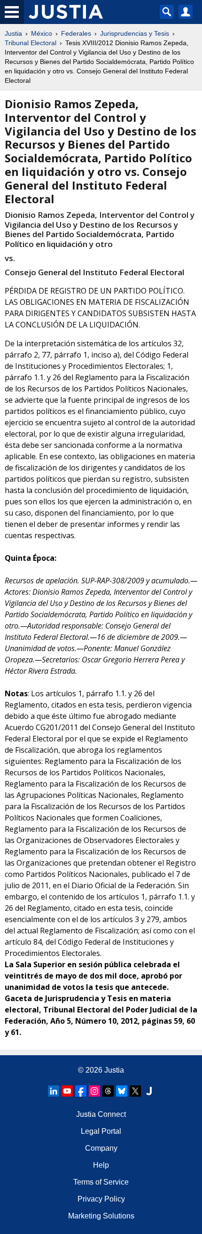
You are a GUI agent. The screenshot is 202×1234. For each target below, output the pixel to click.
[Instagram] (94, 1091)
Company (101, 1148)
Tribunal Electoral (30, 43)
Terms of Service (101, 1182)
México (41, 33)
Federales (76, 33)
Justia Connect (101, 1114)
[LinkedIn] (53, 1091)
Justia (13, 33)
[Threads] (108, 1091)
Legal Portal (101, 1131)
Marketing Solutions (101, 1216)
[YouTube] (67, 1091)
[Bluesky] (121, 1091)
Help (101, 1165)
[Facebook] (80, 1091)
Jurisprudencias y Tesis (134, 33)
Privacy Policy (101, 1199)
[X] (135, 1091)
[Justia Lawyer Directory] (149, 1091)
